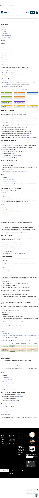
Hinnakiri (2, 435)
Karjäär (2, 447)
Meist (2, 433)
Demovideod (20, 452)
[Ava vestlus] (36, 495)
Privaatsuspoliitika (4, 445)
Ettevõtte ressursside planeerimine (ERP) (21, 446)
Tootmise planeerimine (20, 442)
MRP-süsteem (12, 446)
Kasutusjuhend (20, 454)
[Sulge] (37, 489)
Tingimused (3, 439)
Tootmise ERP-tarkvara (20, 439)
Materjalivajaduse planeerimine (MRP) (21, 450)
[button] (32, 491)
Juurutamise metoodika (20, 434)
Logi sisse (27, 12)
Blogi (2, 437)
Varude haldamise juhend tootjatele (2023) (12, 435)
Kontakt (2, 441)
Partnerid (2, 443)
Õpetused (19, 437)
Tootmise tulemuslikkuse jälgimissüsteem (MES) (12, 440)
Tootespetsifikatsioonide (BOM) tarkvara (13, 444)
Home (2, 15)
